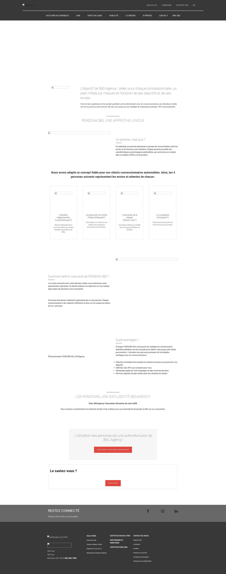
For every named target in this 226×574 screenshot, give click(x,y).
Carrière (135, 548)
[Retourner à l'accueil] (36, 5)
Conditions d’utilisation (141, 557)
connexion (136, 544)
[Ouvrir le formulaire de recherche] (201, 5)
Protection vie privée (140, 553)
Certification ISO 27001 (120, 536)
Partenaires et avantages (116, 541)
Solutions (91, 536)
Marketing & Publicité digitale (96, 553)
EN (194, 5)
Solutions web (91, 540)
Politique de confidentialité (142, 561)
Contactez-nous (141, 536)
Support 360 (137, 540)
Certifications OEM (118, 547)
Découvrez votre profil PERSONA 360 (135, 56)
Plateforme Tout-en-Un (94, 549)
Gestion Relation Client (94, 544)
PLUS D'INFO (113, 483)
